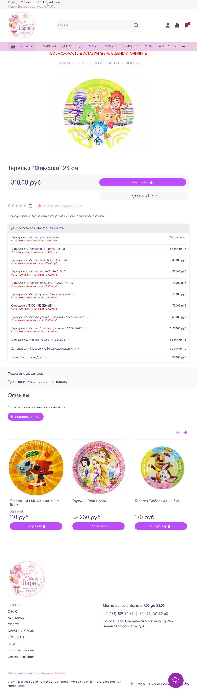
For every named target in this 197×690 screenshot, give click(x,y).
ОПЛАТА (110, 46)
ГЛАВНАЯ (48, 46)
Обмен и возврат (21, 656)
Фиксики (133, 63)
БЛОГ (12, 643)
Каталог (25, 46)
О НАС (67, 46)
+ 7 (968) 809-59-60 (118, 614)
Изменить (56, 228)
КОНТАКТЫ (167, 46)
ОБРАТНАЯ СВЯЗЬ (137, 46)
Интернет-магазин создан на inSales (37, 673)
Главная (63, 63)
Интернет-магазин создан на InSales (160, 683)
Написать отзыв (25, 417)
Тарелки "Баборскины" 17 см (158, 501)
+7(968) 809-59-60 (19, 1)
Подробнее (98, 526)
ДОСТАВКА (88, 46)
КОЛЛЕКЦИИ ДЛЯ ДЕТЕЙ (98, 63)
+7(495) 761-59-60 (154, 614)
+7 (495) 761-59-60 (49, 1)
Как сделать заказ (21, 650)
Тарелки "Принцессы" (89, 501)
